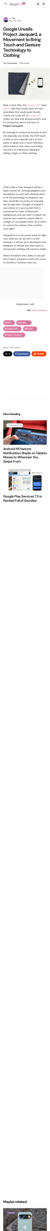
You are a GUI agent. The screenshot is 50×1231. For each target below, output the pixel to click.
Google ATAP (34, 105)
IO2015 (31, 329)
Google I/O (35, 115)
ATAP (10, 322)
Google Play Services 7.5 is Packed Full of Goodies (22, 498)
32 (10, 63)
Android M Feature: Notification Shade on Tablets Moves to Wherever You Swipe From (25, 455)
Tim (13, 18)
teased (7, 108)
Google (25, 322)
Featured (11, 1213)
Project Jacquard (39, 310)
